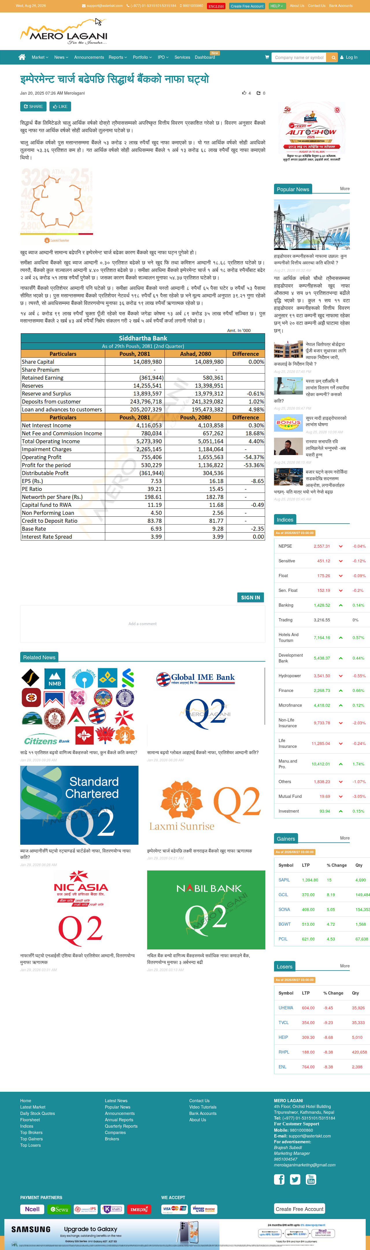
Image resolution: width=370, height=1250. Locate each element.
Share (35, 106)
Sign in (250, 597)
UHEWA (286, 1007)
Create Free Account (247, 5)
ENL (282, 1066)
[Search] (332, 57)
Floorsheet (30, 1119)
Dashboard (206, 55)
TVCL (284, 1022)
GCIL (283, 894)
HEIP (283, 1037)
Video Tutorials (203, 1107)
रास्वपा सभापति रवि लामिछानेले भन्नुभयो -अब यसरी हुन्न (326, 448)
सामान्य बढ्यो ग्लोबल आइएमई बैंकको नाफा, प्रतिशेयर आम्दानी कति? (203, 752)
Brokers (112, 1139)
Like (63, 106)
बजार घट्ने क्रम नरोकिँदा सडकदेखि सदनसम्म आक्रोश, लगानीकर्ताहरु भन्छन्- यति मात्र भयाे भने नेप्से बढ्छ (310, 481)
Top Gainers (31, 1139)
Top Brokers (31, 1132)
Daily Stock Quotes (37, 1113)
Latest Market (32, 1107)
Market (39, 57)
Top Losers (30, 1145)
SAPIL (284, 880)
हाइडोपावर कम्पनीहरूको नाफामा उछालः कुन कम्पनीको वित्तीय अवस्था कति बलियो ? (310, 259)
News (60, 57)
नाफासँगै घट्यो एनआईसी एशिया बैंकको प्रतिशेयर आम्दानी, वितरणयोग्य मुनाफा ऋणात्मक (77, 958)
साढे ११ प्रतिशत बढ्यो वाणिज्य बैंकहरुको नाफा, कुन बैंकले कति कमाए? (78, 752)
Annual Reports (119, 1119)
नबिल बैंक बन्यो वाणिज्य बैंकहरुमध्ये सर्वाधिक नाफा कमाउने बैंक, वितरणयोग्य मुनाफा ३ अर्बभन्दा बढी (198, 958)
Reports (116, 57)
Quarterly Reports (121, 1126)
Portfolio (141, 57)
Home (25, 1100)
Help (276, 6)
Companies (115, 1132)
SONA (284, 909)
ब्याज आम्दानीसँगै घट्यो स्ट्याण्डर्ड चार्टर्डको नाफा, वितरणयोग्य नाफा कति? (75, 854)
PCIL (283, 939)
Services (182, 57)
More (345, 188)
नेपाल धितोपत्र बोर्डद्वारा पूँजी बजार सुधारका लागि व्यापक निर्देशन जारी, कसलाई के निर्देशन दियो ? (310, 354)
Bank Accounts (341, 5)
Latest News (116, 1100)
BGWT (285, 924)
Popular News (117, 1107)
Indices (26, 1126)
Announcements (89, 57)
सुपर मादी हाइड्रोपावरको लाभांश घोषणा (326, 421)
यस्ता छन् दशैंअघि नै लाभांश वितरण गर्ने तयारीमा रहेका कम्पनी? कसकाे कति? (311, 391)
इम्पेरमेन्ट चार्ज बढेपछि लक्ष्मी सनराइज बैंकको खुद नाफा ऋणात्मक (199, 850)
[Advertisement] (147, 575)
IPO (162, 57)
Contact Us (316, 5)
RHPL (284, 1052)
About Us (297, 5)
